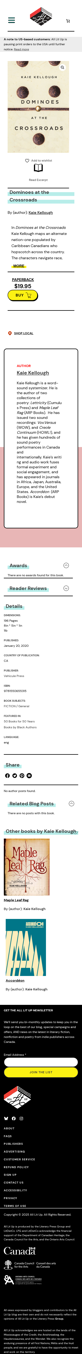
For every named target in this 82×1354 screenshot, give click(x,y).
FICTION (10, 706)
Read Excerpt (38, 180)
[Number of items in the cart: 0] (67, 21)
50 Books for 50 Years (19, 721)
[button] (62, 67)
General (23, 706)
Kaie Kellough (41, 212)
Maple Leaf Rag (16, 900)
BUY (20, 295)
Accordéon (15, 980)
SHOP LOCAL (23, 333)
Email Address (15, 1055)
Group (59, 1318)
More (18, 266)
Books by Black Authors (20, 727)
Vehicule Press (14, 676)
